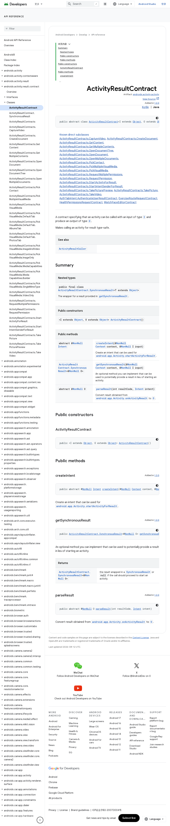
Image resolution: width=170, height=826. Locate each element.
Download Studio (134, 747)
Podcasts (53, 755)
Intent (62, 346)
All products (55, 798)
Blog (51, 750)
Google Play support (156, 738)
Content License (140, 637)
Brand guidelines (80, 810)
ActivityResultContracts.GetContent (81, 142)
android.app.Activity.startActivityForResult (125, 355)
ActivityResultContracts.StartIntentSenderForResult (91, 186)
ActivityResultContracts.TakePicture (136, 190)
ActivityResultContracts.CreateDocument (132, 138)
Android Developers (65, 34)
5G (70, 752)
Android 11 (115, 749)
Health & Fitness (73, 732)
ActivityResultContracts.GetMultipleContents (86, 146)
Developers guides (135, 734)
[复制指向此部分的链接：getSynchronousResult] (93, 521)
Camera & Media (74, 740)
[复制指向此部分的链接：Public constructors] (96, 415)
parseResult (103, 389)
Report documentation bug (157, 728)
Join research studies (157, 746)
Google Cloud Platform (61, 792)
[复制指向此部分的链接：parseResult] (77, 596)
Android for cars (95, 741)
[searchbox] (22, 28)
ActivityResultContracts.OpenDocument (83, 154)
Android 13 (115, 739)
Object (137, 121)
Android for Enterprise (55, 728)
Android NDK (136, 753)
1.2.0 (156, 103)
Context (100, 346)
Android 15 (115, 728)
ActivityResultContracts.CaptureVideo (82, 138)
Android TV (95, 747)
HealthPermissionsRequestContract (81, 202)
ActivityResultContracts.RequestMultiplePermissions (90, 174)
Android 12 (115, 744)
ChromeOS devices (95, 733)
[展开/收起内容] (69, 44)
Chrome (53, 782)
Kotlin (145, 107)
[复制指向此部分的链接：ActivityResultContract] (94, 430)
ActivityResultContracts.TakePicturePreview (86, 190)
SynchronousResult (138, 572)
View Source (149, 99)
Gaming (73, 717)
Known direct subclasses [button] (108, 168)
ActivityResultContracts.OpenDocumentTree (86, 150)
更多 (37, 3)
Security (53, 734)
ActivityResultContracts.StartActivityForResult (87, 182)
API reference (14, 16)
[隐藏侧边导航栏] (40, 820)
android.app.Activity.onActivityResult (121, 398)
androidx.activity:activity (146, 94)
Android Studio (147, 3)
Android (53, 721)
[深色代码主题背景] (157, 118)
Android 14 (115, 733)
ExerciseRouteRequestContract (138, 198)
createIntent (104, 343)
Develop (83, 34)
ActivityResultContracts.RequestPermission (85, 178)
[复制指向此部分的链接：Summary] (77, 266)
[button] (21, 70)
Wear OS (94, 726)
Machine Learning (73, 724)
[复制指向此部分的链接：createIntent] (78, 476)
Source (52, 739)
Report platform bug (156, 719)
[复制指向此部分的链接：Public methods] (88, 461)
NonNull (78, 343)
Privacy (72, 747)
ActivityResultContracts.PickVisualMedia (83, 170)
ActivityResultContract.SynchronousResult (86, 290)
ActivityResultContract (103, 121)
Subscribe (129, 818)
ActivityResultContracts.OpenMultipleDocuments (88, 158)
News (51, 745)
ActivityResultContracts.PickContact (81, 162)
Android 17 (115, 717)
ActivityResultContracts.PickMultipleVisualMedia (88, 166)
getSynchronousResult (113, 296)
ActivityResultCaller (72, 248)
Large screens (96, 721)
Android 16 (115, 723)
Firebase (53, 787)
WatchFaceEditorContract (120, 202)
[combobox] (82, 4)
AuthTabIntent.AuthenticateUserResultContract (88, 198)
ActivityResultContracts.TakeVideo (80, 194)
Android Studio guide (137, 726)
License (64, 810)
